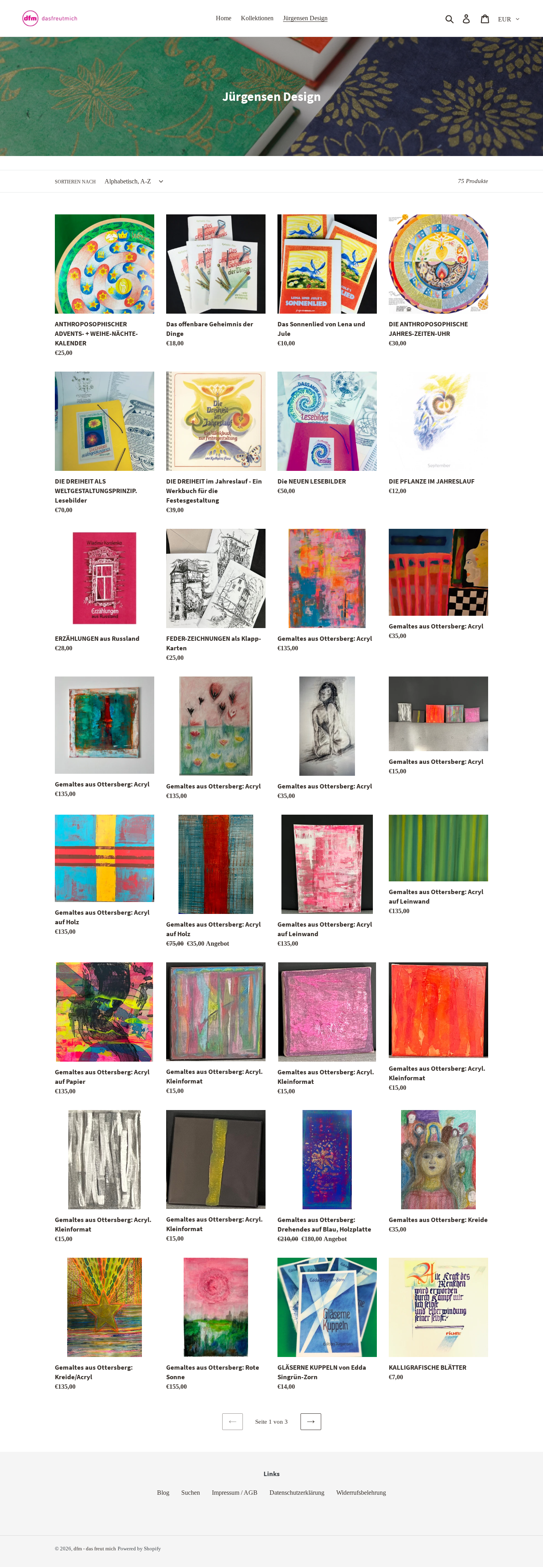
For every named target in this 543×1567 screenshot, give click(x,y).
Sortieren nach (75, 182)
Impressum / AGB (235, 1492)
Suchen (190, 1492)
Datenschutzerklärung (297, 1492)
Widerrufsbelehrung (361, 1492)
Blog (163, 1492)
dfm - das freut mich (95, 1549)
